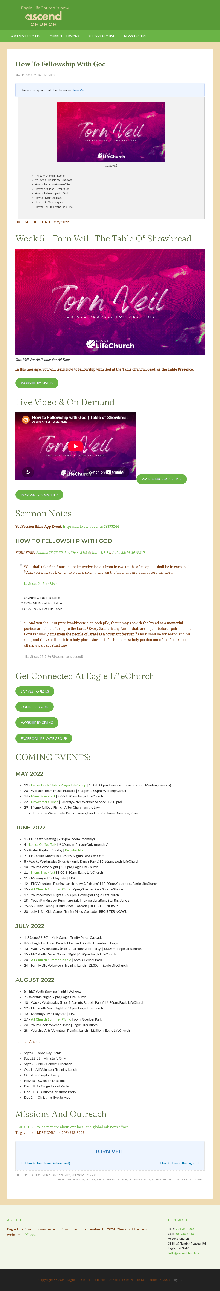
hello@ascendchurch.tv (183, 1253)
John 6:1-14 (101, 552)
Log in (177, 1280)
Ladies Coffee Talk (43, 844)
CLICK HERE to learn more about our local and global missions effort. (72, 1127)
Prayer (90, 1179)
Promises (135, 1179)
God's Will (197, 1179)
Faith (80, 1179)
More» (30, 1234)
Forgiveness (105, 1179)
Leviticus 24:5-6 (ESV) (40, 583)
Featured (41, 1175)
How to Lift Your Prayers (49, 202)
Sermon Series (59, 1175)
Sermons (78, 1175)
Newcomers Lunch (44, 802)
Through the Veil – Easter (50, 175)
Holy (146, 1179)
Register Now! (75, 850)
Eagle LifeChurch (43, 15)
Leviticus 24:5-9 (77, 552)
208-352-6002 (185, 1228)
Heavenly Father (175, 1179)
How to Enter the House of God (53, 184)
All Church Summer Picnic (51, 889)
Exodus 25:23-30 (49, 552)
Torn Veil (78, 90)
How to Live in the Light (48, 197)
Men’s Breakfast (43, 796)
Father (156, 1179)
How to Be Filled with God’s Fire (54, 206)
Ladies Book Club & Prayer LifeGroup (58, 785)
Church (121, 1179)
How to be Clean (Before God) (52, 189)
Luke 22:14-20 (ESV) (128, 552)
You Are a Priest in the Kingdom (53, 180)
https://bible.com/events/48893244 (91, 526)
